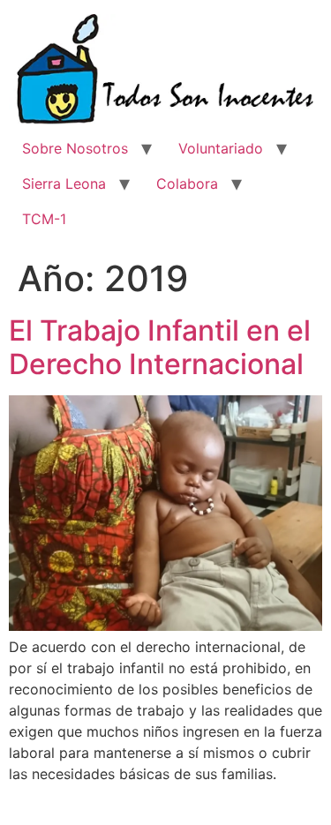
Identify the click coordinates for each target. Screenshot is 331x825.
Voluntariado (220, 148)
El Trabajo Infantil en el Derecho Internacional (160, 347)
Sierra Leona (64, 183)
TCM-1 (44, 219)
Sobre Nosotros (75, 148)
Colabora (187, 183)
